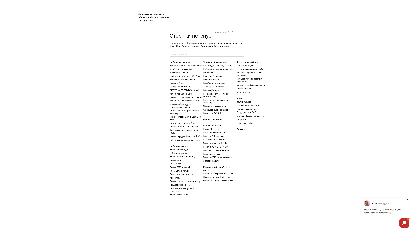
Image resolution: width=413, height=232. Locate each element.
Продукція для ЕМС (246, 112)
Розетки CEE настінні (213, 136)
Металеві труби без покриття (251, 85)
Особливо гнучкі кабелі (181, 69)
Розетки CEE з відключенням (217, 157)
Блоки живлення (212, 119)
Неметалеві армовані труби (250, 69)
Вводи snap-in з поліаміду (182, 156)
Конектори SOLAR (212, 113)
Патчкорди (208, 72)
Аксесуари (175, 178)
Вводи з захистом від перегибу (185, 181)
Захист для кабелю (247, 62)
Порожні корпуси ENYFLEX (216, 177)
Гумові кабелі (176, 83)
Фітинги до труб (244, 92)
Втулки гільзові (244, 102)
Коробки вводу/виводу (214, 83)
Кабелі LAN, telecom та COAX (184, 101)
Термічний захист (245, 88)
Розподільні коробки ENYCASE (218, 173)
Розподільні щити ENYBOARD (218, 180)
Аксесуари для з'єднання (215, 110)
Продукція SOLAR (245, 123)
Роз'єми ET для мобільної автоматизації (215, 95)
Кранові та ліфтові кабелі (182, 79)
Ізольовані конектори (247, 109)
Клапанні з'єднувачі (212, 76)
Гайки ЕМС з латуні (179, 171)
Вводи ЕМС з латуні (180, 167)
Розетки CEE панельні (214, 140)
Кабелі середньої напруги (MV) (185, 136)
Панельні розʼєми (211, 79)
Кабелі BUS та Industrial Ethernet (186, 97)
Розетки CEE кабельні (214, 132)
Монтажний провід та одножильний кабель (180, 105)
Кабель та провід (180, 62)
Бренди (241, 129)
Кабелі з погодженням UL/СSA (185, 76)
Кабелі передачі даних (181, 94)
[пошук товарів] (241, 54)
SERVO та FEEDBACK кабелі (184, 90)
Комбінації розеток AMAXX (216, 150)
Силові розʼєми (212, 125)
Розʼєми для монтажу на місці (217, 65)
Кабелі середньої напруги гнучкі (185, 140)
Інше (239, 98)
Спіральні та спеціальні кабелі (185, 127)
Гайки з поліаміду (178, 153)
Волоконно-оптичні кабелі (182, 123)
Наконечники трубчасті (248, 105)
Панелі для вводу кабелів (182, 174)
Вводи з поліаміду (179, 149)
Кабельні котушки (211, 154)
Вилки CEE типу (211, 129)
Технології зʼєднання (215, 62)
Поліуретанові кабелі (180, 87)
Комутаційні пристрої (213, 90)
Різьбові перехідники (180, 185)
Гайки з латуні (177, 164)
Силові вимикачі (211, 161)
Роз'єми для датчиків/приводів (218, 69)
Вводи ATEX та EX (179, 194)
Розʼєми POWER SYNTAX (215, 147)
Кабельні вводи (179, 146)
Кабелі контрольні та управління (186, 65)
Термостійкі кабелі (179, 72)
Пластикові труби (245, 65)
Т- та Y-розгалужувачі (213, 87)
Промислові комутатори (214, 106)
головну (195, 46)
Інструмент (242, 119)
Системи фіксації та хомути (250, 116)
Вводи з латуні (177, 160)
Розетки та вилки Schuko (215, 143)
